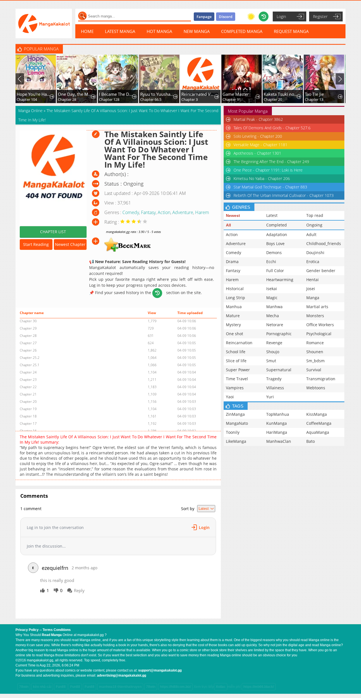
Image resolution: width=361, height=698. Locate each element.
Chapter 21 (28, 394)
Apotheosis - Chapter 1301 (257, 153)
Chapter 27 (28, 343)
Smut (271, 360)
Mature (233, 315)
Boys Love (275, 243)
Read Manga (52, 635)
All (228, 225)
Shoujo (272, 351)
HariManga (276, 432)
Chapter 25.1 (29, 365)
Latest (272, 215)
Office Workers (320, 324)
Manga (312, 297)
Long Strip (235, 297)
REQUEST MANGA (291, 31)
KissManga (316, 414)
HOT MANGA (159, 31)
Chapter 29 (28, 328)
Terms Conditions (57, 630)
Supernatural (278, 369)
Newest (233, 215)
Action (164, 212)
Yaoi (230, 396)
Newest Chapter (70, 244)
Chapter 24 (28, 372)
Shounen (314, 351)
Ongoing (314, 225)
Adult (311, 234)
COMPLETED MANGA (242, 31)
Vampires (235, 387)
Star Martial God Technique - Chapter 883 (270, 187)
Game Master (236, 94)
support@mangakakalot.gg (160, 670)
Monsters (315, 315)
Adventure (182, 212)
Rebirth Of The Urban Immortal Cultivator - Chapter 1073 (284, 195)
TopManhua (277, 414)
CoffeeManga (318, 423)
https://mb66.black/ (258, 687)
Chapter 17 (28, 423)
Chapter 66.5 (150, 99)
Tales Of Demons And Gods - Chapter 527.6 (272, 127)
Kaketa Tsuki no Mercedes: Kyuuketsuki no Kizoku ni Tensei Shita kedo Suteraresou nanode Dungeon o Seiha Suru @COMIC (281, 94)
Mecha (272, 315)
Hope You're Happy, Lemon (34, 94)
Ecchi (271, 261)
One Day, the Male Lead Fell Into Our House (75, 94)
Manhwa (274, 306)
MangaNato (237, 423)
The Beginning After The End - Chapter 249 (271, 161)
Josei (310, 288)
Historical (235, 288)
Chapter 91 (232, 99)
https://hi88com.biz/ (175, 687)
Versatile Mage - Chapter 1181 (260, 144)
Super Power (238, 369)
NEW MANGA (197, 31)
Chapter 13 (314, 99)
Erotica (312, 261)
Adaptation (276, 234)
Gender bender (320, 270)
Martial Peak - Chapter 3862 (258, 119)
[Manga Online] (44, 23)
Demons (274, 252)
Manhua (234, 306)
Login (281, 16)
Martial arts (317, 306)
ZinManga (235, 414)
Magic (272, 297)
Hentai (312, 279)
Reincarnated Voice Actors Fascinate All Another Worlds (198, 94)
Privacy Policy (27, 630)
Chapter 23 (28, 379)
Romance (315, 342)
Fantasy (148, 212)
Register (320, 16)
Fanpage (204, 16)
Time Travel (237, 378)
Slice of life (236, 360)
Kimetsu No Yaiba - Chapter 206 (262, 178)
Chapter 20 (273, 99)
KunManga (276, 423)
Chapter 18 (28, 416)
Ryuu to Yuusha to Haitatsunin (157, 94)
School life (235, 351)
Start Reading (36, 244)
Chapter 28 (67, 99)
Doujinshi (315, 252)
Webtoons (315, 387)
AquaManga (317, 432)
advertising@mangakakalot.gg (121, 675)
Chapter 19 (28, 408)
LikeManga (236, 441)
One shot (234, 333)
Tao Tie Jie (314, 94)
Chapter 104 (27, 99)
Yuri (270, 396)
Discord (225, 16)
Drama (232, 261)
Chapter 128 (109, 99)
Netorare (274, 324)
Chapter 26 (28, 350)
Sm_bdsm (315, 360)
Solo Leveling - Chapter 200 (258, 136)
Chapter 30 (28, 321)
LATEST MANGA (120, 31)
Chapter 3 (189, 99)
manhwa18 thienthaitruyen (120, 687)
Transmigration (320, 378)
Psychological (318, 333)
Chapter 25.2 (29, 357)
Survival (313, 369)
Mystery (233, 324)
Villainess (275, 387)
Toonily (232, 432)
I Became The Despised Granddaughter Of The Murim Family (116, 94)
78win (23, 687)
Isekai (271, 288)
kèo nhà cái (42, 687)
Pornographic (279, 333)
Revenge (274, 342)
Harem (202, 212)
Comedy (130, 212)
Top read (314, 215)
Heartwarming (279, 279)
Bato (310, 441)
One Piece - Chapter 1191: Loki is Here (268, 170)
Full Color (275, 270)
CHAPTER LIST (53, 231)
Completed (276, 225)
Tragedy (273, 378)
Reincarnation (239, 342)
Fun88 (61, 687)
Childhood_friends (323, 243)
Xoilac (221, 687)
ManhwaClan (278, 441)
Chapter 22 (28, 386)
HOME (87, 31)
